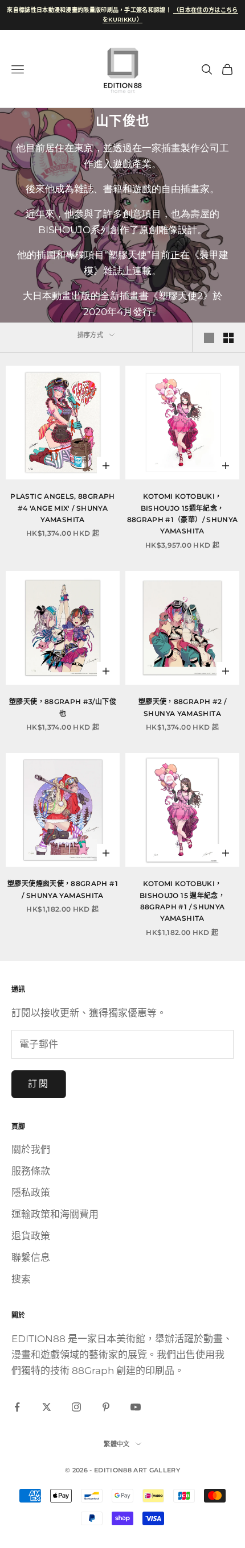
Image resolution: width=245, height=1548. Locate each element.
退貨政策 (30, 1235)
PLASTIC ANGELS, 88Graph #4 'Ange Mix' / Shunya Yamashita (62, 508)
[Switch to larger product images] (209, 338)
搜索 (21, 1279)
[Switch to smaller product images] (228, 338)
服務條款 (30, 1171)
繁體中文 (116, 1444)
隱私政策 (30, 1192)
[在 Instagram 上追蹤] (76, 1407)
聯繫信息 (30, 1257)
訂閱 (39, 1083)
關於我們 (30, 1149)
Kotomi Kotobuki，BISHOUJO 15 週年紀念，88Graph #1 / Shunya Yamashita (182, 900)
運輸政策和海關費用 (55, 1214)
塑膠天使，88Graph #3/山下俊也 (62, 707)
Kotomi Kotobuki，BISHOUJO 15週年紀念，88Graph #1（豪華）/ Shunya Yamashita (182, 513)
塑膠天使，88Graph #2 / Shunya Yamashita (182, 707)
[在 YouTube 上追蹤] (135, 1407)
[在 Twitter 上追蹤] (46, 1407)
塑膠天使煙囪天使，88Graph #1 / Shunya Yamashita (62, 889)
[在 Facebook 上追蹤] (17, 1407)
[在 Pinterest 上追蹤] (106, 1407)
